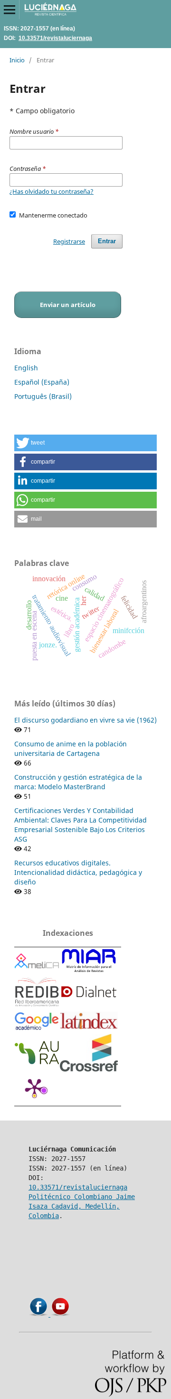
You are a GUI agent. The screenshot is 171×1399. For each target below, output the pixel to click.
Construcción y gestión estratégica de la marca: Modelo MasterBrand (78, 782)
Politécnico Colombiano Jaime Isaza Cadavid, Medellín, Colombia (81, 1206)
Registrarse (69, 241)
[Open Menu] (9, 9)
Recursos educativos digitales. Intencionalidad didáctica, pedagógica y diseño (78, 872)
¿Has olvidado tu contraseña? (52, 191)
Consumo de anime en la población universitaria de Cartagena (70, 748)
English (26, 367)
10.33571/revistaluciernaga (55, 38)
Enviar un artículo (67, 304)
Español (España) (41, 382)
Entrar (107, 241)
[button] (85, 443)
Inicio (17, 60)
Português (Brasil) (43, 396)
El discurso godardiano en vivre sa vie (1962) (85, 719)
